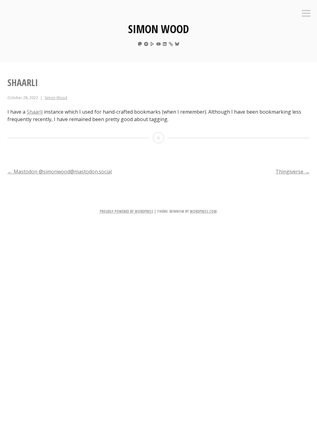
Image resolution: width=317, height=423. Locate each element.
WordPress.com (203, 211)
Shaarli (35, 111)
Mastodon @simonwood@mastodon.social (59, 171)
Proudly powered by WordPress (126, 211)
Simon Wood (158, 29)
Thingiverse (293, 171)
